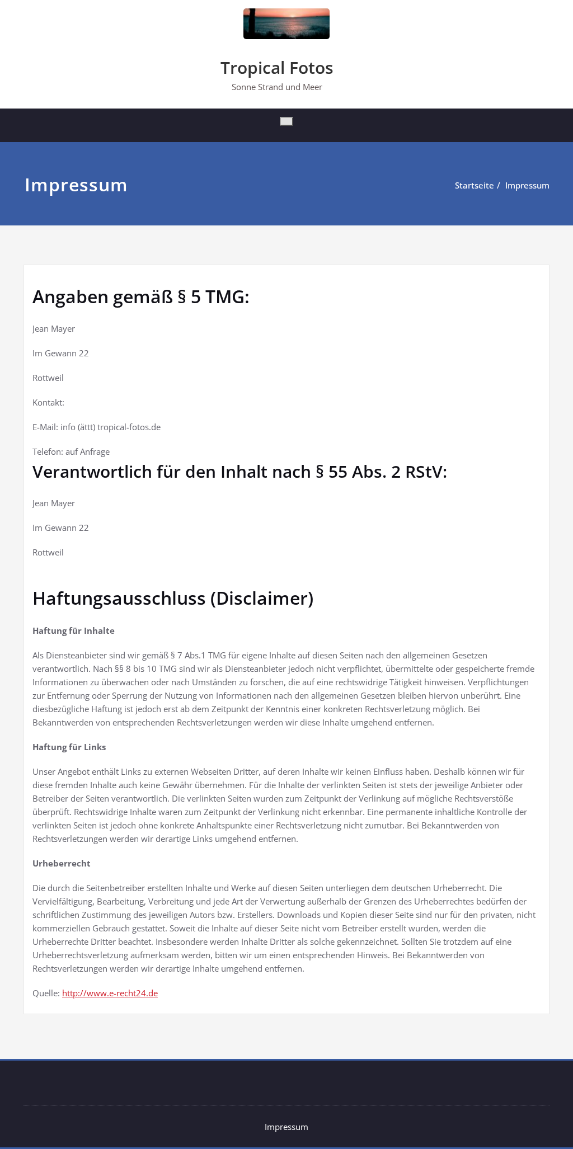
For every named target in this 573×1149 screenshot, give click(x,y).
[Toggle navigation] (286, 121)
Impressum (527, 185)
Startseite (474, 185)
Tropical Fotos (277, 67)
